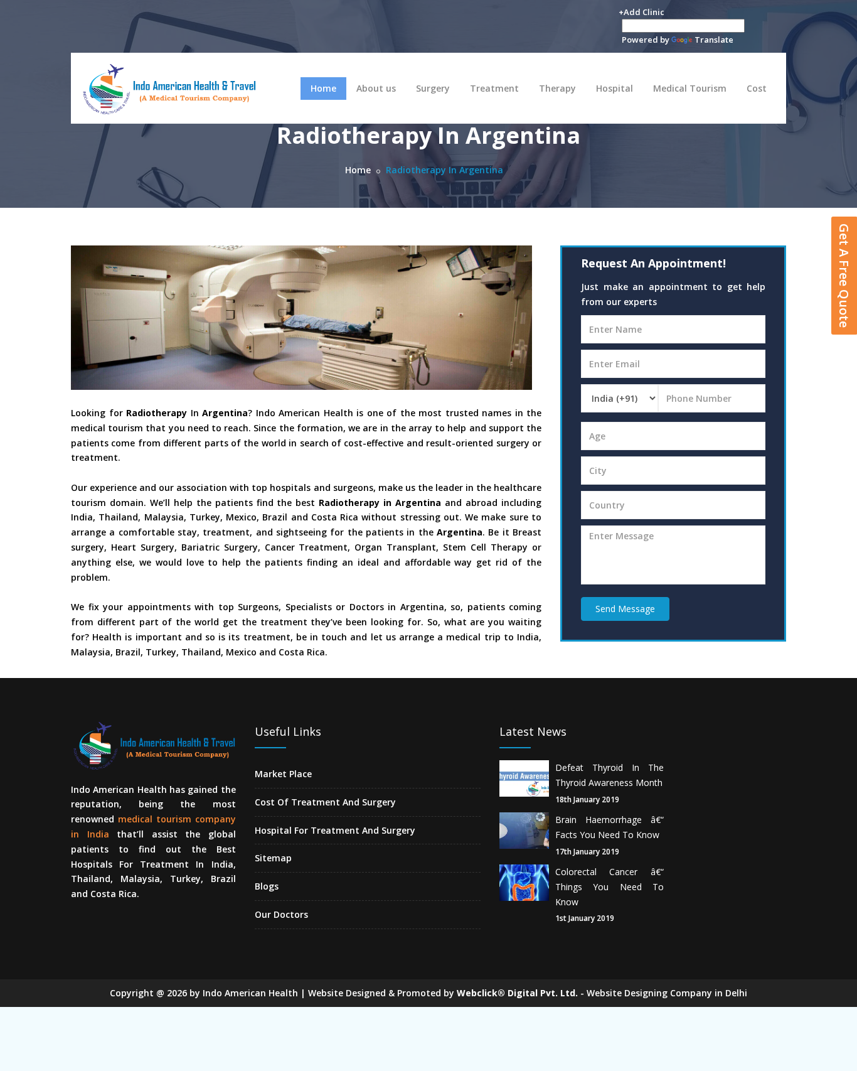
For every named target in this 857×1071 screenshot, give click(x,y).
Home (323, 88)
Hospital (614, 88)
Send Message (625, 609)
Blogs (267, 886)
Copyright (132, 993)
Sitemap (273, 858)
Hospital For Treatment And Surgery (335, 830)
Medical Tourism (690, 88)
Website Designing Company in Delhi (667, 993)
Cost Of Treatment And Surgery (325, 802)
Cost (757, 88)
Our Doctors (281, 914)
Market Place (283, 774)
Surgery (433, 88)
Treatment (494, 88)
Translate (714, 39)
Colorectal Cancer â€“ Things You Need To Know (609, 887)
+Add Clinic (641, 12)
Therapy (557, 88)
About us (376, 88)
